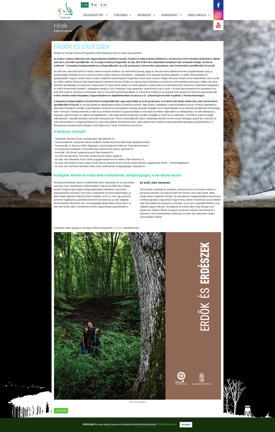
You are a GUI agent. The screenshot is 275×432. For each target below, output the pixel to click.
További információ (167, 424)
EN (104, 5)
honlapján (117, 228)
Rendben (185, 424)
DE (95, 5)
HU (85, 5)
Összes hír (61, 410)
